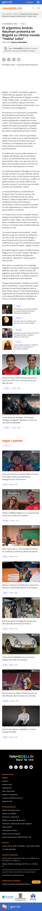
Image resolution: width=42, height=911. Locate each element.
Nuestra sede (7, 784)
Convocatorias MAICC (9, 830)
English (30, 2)
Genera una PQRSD (9, 814)
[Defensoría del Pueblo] (22, 897)
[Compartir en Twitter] (9, 59)
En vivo (37, 882)
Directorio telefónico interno (12, 798)
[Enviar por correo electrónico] (18, 59)
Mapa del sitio (7, 801)
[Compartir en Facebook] (4, 59)
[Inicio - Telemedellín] (12, 8)
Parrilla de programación (11, 810)
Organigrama (7, 788)
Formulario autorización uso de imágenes (17, 824)
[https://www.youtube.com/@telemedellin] (31, 767)
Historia (5, 778)
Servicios (5, 781)
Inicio (4, 14)
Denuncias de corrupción (11, 834)
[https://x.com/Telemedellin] (16, 767)
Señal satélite (7, 827)
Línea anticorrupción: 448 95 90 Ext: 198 (16, 837)
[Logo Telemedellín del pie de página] (21, 757)
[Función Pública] (34, 897)
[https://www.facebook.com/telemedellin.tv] (11, 767)
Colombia (18, 330)
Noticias (9, 14)
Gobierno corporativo (9, 795)
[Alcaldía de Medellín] (9, 897)
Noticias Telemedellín (19, 42)
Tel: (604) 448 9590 (9, 849)
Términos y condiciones (10, 817)
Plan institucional (8, 791)
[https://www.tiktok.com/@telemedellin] (21, 767)
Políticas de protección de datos (13, 820)
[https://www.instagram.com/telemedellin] (26, 767)
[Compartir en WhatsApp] (14, 59)
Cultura (15, 14)
